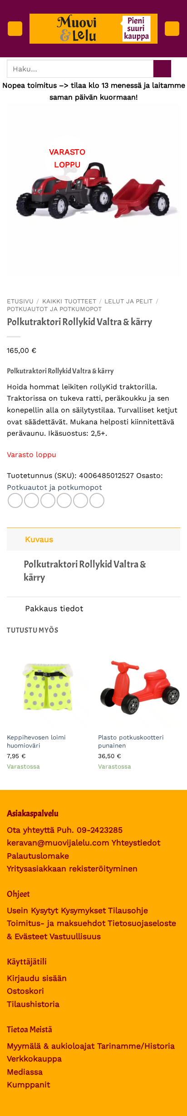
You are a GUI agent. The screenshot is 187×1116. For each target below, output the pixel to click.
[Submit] (162, 69)
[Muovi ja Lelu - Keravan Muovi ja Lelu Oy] (93, 29)
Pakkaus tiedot (54, 608)
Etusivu (20, 301)
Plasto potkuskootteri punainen (131, 741)
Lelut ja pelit (128, 301)
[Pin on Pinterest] (80, 500)
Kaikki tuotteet (69, 301)
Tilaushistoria (33, 1004)
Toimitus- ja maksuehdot (56, 923)
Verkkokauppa (34, 1058)
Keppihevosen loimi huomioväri (36, 741)
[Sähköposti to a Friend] (64, 500)
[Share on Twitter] (47, 500)
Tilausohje (128, 910)
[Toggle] (16, 539)
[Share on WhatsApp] (15, 500)
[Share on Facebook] (31, 500)
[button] (15, 28)
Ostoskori (25, 990)
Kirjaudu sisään (37, 978)
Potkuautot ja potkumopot (54, 308)
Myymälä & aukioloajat (50, 1046)
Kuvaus (39, 539)
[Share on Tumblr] (96, 500)
